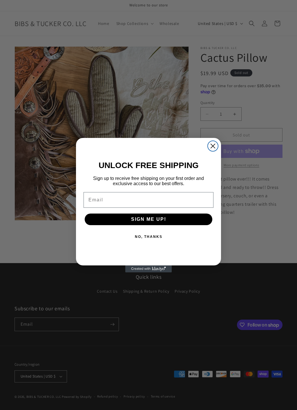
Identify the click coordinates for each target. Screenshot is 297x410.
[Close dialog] (213, 146)
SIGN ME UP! (148, 219)
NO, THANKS (148, 237)
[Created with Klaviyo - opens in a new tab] (148, 268)
